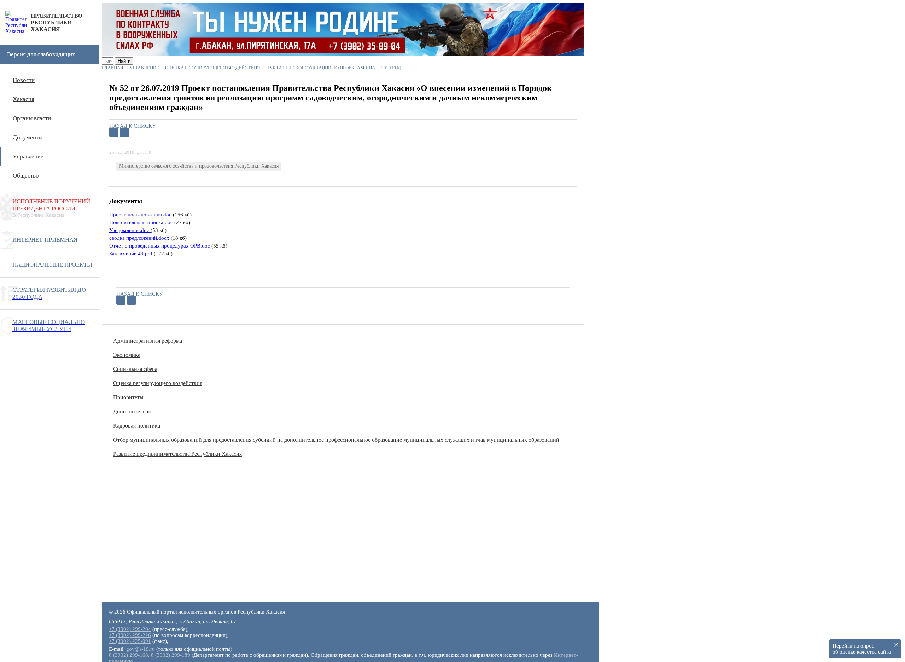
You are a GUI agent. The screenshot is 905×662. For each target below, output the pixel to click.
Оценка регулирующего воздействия (157, 383)
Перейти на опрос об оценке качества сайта (862, 649)
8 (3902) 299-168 (128, 655)
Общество (26, 175)
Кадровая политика (136, 426)
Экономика (126, 355)
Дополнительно (132, 411)
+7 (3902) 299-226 (130, 635)
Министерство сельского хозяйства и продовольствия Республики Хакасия (199, 166)
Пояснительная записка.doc (141, 222)
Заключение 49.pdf (131, 253)
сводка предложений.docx (140, 238)
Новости (24, 80)
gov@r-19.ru (140, 649)
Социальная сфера (135, 369)
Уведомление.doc (130, 230)
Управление (28, 156)
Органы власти (32, 118)
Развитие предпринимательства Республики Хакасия (177, 454)
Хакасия (23, 99)
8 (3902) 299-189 (170, 655)
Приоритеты (128, 397)
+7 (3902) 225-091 (130, 641)
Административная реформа (147, 341)
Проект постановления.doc (141, 214)
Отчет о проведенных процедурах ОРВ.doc (160, 246)
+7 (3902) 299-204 (130, 629)
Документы (27, 137)
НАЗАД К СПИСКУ (132, 126)
